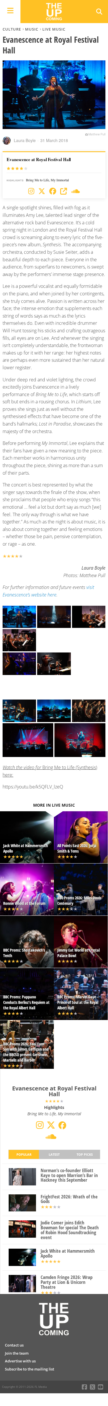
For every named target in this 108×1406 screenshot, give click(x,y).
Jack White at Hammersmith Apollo (68, 1253)
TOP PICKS (85, 1154)
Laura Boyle (25, 140)
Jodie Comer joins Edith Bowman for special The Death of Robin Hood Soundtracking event (70, 1230)
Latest (54, 1154)
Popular (23, 1154)
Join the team (17, 1353)
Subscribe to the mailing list (29, 1369)
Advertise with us (20, 1361)
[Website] (63, 191)
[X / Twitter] (41, 191)
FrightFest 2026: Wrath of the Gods (69, 1199)
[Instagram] (31, 191)
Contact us (14, 1345)
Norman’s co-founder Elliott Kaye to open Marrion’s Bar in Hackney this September (69, 1175)
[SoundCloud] (75, 191)
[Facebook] (52, 191)
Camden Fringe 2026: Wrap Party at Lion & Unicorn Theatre (66, 1282)
